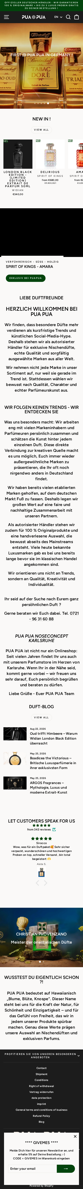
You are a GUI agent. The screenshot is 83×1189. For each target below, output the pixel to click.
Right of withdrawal (41, 1086)
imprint (41, 1103)
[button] (38, 883)
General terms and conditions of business (41, 1109)
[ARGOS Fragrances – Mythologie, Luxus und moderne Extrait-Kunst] (15, 783)
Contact (41, 1068)
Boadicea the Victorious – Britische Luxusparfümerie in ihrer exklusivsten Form (53, 763)
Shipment (42, 1074)
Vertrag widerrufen (41, 1091)
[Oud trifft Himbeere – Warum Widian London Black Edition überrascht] (15, 733)
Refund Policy (41, 1115)
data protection (41, 1097)
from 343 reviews (39, 829)
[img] (41, 825)
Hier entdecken (41, 75)
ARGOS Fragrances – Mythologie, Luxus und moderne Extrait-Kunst (48, 788)
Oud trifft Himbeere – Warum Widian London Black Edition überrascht (54, 738)
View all (41, 129)
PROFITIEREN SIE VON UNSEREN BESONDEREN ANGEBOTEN (40, 1056)
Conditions (41, 1080)
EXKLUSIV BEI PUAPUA (25, 278)
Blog (41, 1121)
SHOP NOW (41, 955)
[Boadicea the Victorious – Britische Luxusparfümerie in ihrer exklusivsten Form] (15, 758)
